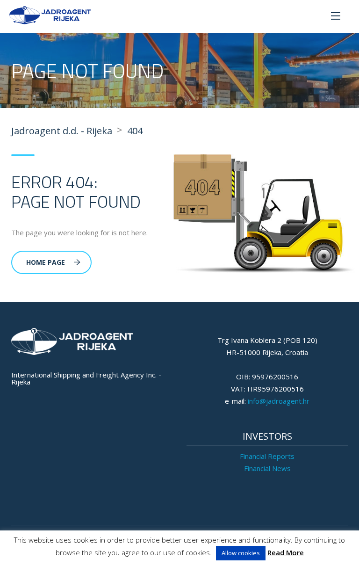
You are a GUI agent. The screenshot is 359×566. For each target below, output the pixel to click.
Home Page (45, 262)
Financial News (267, 468)
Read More (285, 552)
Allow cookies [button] (241, 553)
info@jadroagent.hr (278, 401)
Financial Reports (267, 456)
